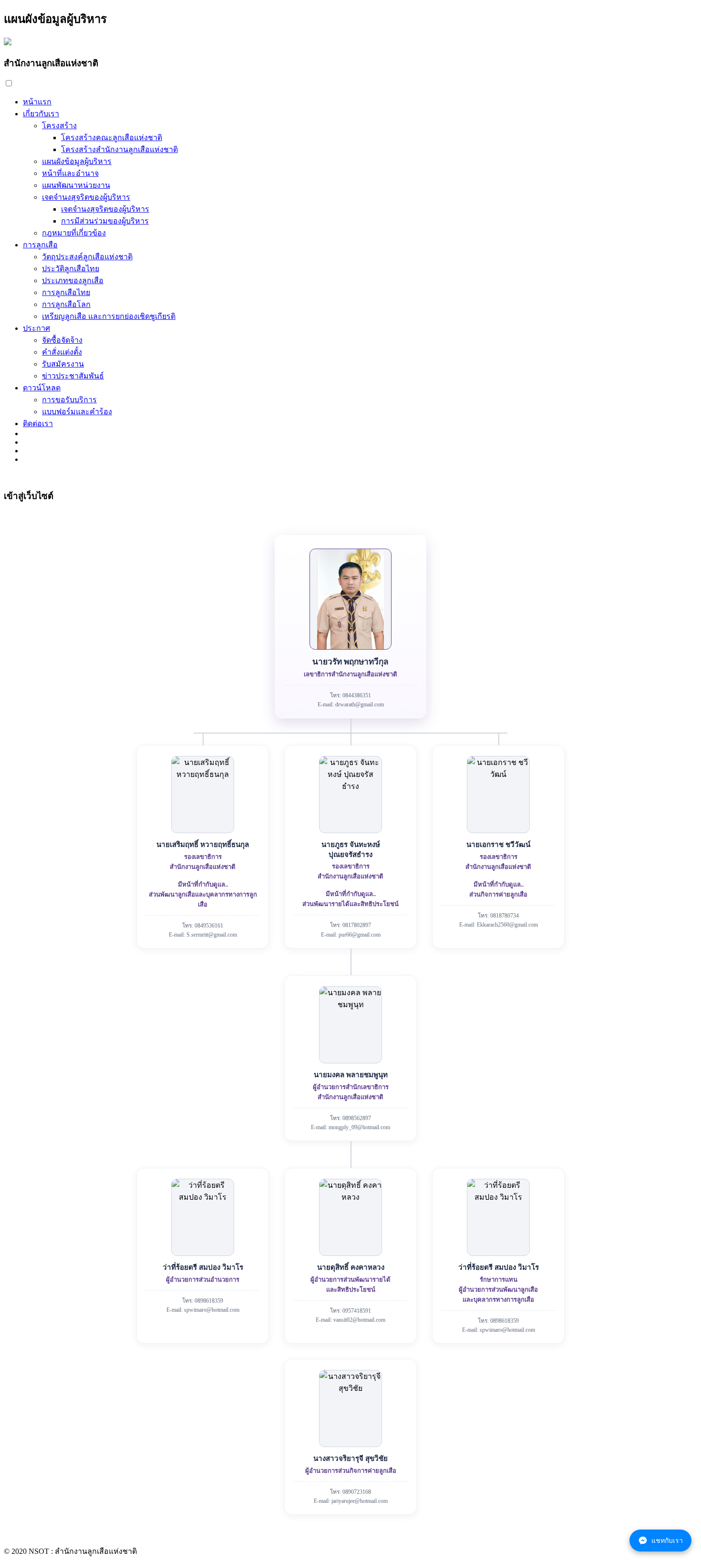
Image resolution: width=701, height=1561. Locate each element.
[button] (9, 83)
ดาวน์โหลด (42, 388)
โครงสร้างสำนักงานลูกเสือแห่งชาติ (119, 149)
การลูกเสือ (40, 245)
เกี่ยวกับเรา (41, 114)
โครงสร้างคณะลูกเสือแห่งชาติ (111, 137)
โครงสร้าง (59, 126)
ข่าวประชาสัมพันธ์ (73, 376)
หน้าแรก (37, 102)
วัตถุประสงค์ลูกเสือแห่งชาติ (87, 257)
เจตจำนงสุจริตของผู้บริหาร (86, 197)
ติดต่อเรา (38, 423)
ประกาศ (36, 328)
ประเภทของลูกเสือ (72, 280)
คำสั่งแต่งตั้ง (62, 352)
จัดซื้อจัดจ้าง (62, 340)
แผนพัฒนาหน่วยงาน (76, 185)
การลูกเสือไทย (66, 292)
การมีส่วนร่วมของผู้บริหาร (105, 221)
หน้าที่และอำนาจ (70, 173)
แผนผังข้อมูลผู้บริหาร (77, 161)
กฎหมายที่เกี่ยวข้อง (74, 233)
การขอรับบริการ (69, 400)
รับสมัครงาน (63, 364)
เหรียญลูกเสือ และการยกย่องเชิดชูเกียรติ (108, 316)
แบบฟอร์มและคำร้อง (77, 412)
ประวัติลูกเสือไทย (70, 269)
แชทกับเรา (667, 1540)
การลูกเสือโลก (66, 304)
